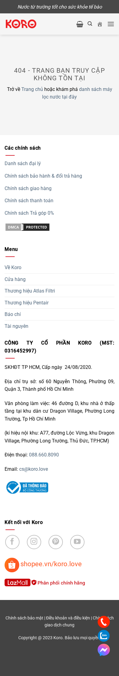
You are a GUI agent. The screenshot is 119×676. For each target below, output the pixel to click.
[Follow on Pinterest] (56, 542)
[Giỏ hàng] (79, 24)
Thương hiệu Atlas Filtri (30, 291)
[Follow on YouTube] (77, 542)
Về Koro (13, 267)
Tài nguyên (16, 326)
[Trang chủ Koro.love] (100, 24)
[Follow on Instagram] (34, 542)
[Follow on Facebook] (12, 542)
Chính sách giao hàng (28, 188)
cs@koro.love (33, 469)
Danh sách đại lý (23, 163)
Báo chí (13, 314)
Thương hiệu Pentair (27, 303)
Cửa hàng (15, 279)
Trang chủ (32, 89)
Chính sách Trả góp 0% (29, 213)
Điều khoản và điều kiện (68, 618)
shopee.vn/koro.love (51, 564)
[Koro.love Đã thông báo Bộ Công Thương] (26, 487)
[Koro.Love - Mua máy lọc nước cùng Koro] (21, 23)
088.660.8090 (44, 455)
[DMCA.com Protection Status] (27, 227)
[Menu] (110, 23)
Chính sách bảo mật (24, 618)
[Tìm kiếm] (90, 23)
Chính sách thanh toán (29, 200)
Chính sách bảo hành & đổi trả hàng (43, 176)
